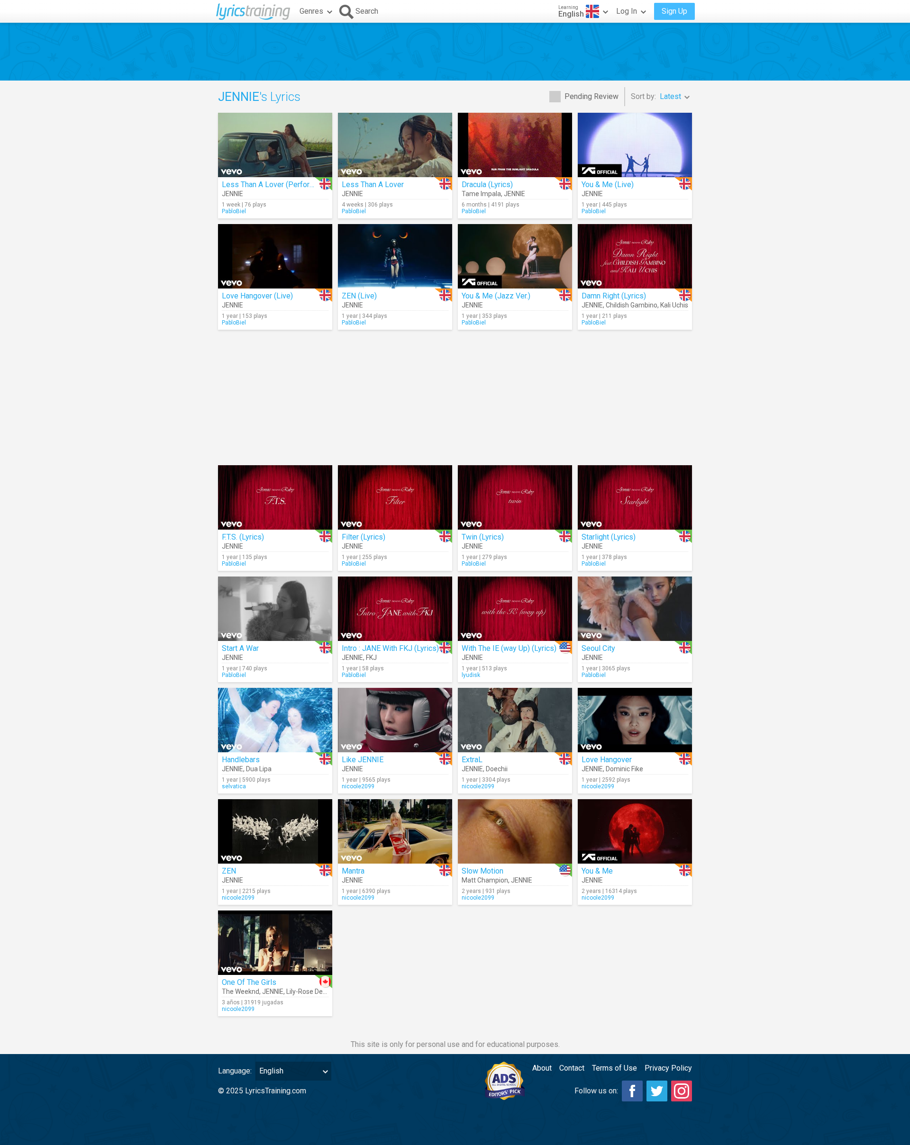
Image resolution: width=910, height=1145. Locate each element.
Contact (571, 1068)
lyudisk (471, 675)
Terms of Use (614, 1068)
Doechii (497, 769)
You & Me (597, 870)
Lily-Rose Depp (308, 991)
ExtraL (472, 759)
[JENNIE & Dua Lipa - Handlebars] (275, 720)
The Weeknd (240, 991)
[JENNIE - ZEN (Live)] (395, 256)
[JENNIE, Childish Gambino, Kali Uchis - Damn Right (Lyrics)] (635, 256)
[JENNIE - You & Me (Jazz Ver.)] (515, 256)
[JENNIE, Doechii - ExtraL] (515, 720)
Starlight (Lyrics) (609, 536)
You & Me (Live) (608, 184)
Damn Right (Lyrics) (614, 295)
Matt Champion (485, 880)
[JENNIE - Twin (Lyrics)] (515, 497)
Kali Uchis (674, 305)
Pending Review (591, 96)
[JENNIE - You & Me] (635, 831)
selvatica (234, 786)
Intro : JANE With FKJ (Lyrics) (390, 648)
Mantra (353, 870)
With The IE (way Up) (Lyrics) (509, 648)
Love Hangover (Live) (257, 295)
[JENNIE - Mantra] (395, 831)
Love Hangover (607, 759)
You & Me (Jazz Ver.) (496, 295)
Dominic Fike (624, 769)
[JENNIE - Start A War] (275, 609)
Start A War (240, 648)
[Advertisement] (455, 51)
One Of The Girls (249, 982)
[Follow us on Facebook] (632, 1091)
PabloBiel (234, 211)
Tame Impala (481, 194)
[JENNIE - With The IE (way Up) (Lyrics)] (515, 609)
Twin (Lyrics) (483, 536)
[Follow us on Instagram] (681, 1091)
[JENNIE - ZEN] (275, 831)
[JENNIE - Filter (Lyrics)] (395, 497)
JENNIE (232, 194)
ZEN (229, 870)
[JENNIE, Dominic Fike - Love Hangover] (635, 720)
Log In (626, 11)
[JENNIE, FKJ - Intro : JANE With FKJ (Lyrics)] (395, 609)
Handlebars (241, 759)
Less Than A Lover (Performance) (278, 184)
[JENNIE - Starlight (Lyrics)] (635, 497)
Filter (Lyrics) (363, 536)
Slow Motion (482, 870)
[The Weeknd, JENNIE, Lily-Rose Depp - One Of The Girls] (275, 943)
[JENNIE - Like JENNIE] (395, 720)
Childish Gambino (631, 305)
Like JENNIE (362, 759)
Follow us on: (596, 1090)
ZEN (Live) (359, 295)
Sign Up (674, 11)
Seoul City (598, 648)
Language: (235, 1070)
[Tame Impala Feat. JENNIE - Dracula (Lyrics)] (515, 145)
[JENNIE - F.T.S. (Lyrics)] (275, 497)
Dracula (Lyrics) (487, 184)
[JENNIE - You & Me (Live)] (635, 145)
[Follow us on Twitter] (656, 1091)
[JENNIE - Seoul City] (635, 609)
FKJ (371, 657)
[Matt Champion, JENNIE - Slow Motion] (515, 831)
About (542, 1068)
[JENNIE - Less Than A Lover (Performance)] (275, 145)
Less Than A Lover (373, 184)
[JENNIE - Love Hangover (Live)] (275, 256)
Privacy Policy (668, 1068)
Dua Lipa (259, 769)
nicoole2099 (358, 786)
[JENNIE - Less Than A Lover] (395, 145)
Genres (311, 11)
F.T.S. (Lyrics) (243, 536)
